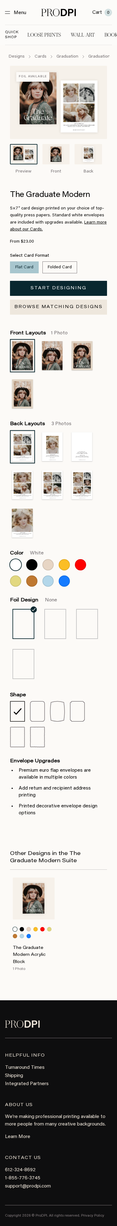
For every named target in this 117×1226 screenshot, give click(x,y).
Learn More (17, 1136)
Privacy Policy (92, 1216)
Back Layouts (40, 423)
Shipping (14, 1075)
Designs (17, 56)
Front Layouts (39, 333)
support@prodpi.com (28, 1186)
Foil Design (33, 600)
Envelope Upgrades (35, 761)
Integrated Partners (27, 1083)
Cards (40, 56)
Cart (101, 12)
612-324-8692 (20, 1169)
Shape (18, 695)
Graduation (67, 56)
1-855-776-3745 (22, 1178)
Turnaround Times (25, 1067)
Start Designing (58, 288)
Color (27, 553)
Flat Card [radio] (24, 267)
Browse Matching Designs (58, 307)
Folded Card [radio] (60, 267)
